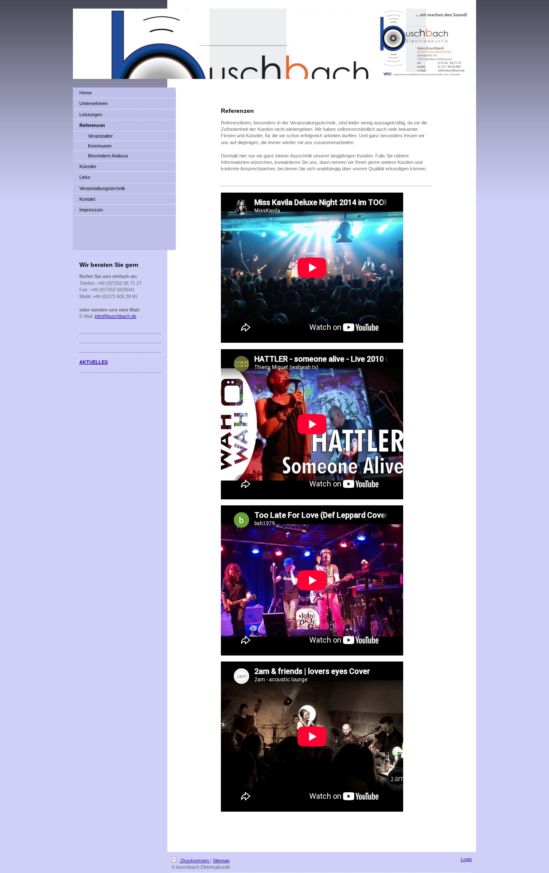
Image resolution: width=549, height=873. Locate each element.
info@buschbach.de (115, 316)
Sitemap (221, 860)
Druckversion (194, 860)
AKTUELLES (93, 362)
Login (466, 859)
